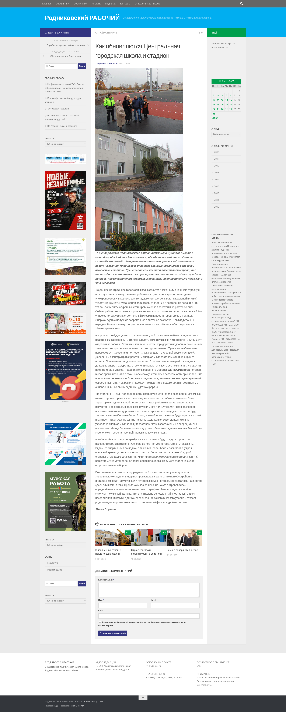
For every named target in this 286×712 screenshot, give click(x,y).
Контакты (125, 3)
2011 (216, 200)
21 (230, 104)
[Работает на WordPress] (57, 706)
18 (218, 104)
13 (226, 100)
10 (214, 100)
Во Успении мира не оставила (62, 126)
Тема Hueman (78, 706)
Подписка (110, 3)
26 (222, 109)
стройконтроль (106, 32)
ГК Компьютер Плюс (93, 701)
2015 (216, 172)
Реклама (96, 3)
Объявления (80, 3)
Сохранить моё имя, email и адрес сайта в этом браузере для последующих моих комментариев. (142, 624)
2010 (216, 207)
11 (218, 100)
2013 (216, 186)
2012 (216, 193)
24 (214, 109)
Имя (101, 600)
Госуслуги (52, 563)
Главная (47, 3)
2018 (216, 152)
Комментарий (106, 580)
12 (222, 100)
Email (154, 600)
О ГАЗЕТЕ (61, 3)
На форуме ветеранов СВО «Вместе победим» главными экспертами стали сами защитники (64, 88)
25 (218, 109)
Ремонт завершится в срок (182, 549)
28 (230, 109)
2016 (216, 165)
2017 (216, 159)
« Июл (215, 118)
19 (222, 104)
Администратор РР (107, 63)
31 (214, 113)
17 (214, 104)
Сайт (100, 610)
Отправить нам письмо (147, 3)
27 (226, 109)
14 (230, 100)
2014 (216, 179)
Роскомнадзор (54, 569)
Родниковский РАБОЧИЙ (82, 18)
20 (226, 104)
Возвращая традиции (58, 108)
